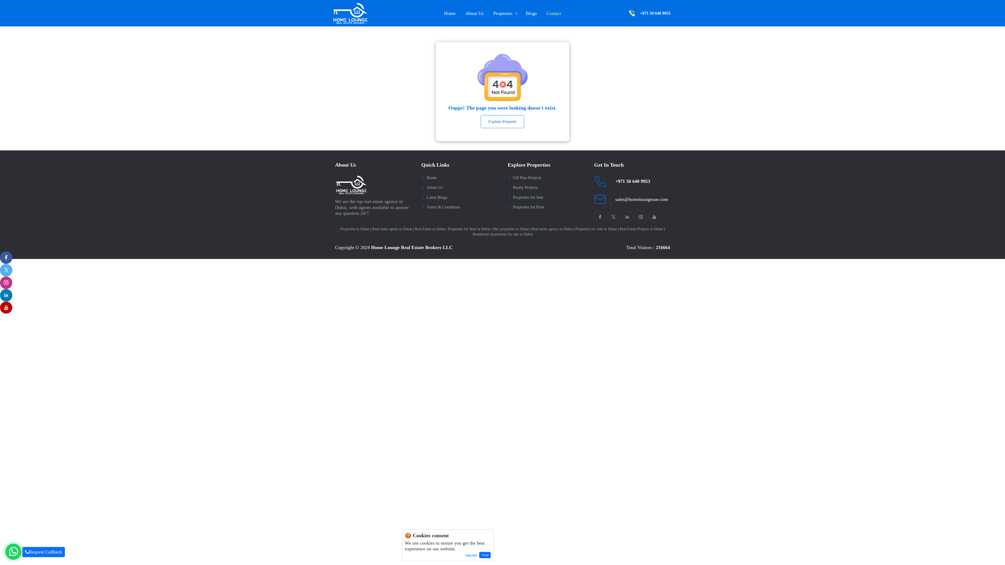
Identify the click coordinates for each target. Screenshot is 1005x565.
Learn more (470, 555)
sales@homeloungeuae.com (641, 199)
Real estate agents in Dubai (393, 229)
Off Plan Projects (527, 178)
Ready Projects (525, 187)
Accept (485, 554)
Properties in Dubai (355, 229)
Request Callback (45, 552)
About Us (474, 13)
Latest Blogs (437, 197)
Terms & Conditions (443, 207)
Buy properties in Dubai (512, 229)
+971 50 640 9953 (632, 181)
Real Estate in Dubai (431, 229)
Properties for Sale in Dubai (597, 229)
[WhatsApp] (13, 552)
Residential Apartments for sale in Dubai (503, 234)
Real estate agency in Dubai (553, 229)
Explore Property (502, 121)
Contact (553, 13)
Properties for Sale (528, 197)
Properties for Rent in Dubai (470, 229)
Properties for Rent (528, 207)
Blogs (531, 13)
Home (450, 13)
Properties (502, 13)
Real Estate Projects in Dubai (642, 229)
